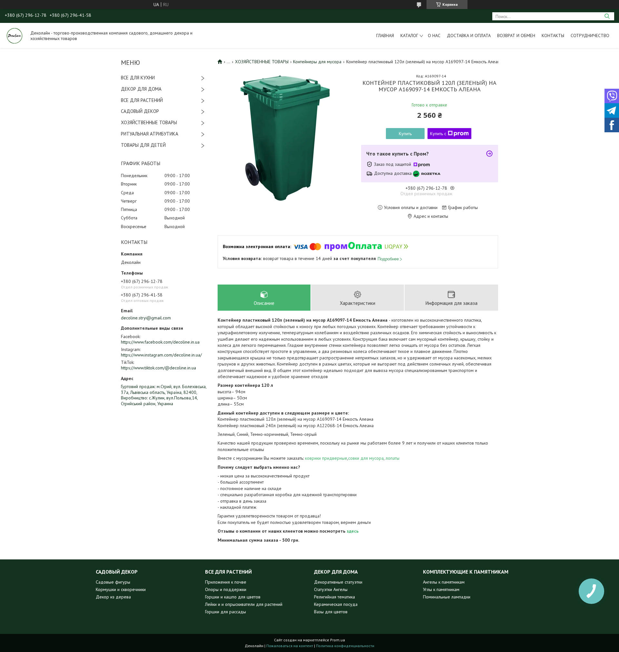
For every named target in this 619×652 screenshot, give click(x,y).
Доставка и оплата (469, 35)
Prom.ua (337, 639)
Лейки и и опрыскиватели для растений (243, 604)
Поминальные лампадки (446, 597)
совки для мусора (366, 458)
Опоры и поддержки (225, 589)
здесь (353, 531)
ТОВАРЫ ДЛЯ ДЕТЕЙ (143, 145)
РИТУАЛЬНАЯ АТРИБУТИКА (149, 134)
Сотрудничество (590, 35)
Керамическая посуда (336, 604)
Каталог (409, 35)
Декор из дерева (113, 597)
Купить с (438, 133)
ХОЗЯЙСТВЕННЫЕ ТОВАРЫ (149, 122)
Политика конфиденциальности (345, 645)
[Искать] (607, 16)
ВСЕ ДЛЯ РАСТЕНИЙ (142, 100)
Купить (405, 133)
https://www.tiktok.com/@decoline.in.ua (158, 368)
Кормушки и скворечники (121, 589)
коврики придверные (326, 458)
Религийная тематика (334, 597)
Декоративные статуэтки (338, 582)
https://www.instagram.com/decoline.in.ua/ (161, 355)
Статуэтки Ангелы (331, 589)
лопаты (392, 458)
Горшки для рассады (225, 612)
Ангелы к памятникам (444, 582)
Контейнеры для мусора (317, 61)
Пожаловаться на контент (289, 645)
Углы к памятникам (441, 589)
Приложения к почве (225, 582)
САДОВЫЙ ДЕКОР (140, 111)
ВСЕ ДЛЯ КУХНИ (138, 78)
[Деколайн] (14, 35)
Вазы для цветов (331, 612)
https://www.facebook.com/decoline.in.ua (160, 342)
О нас (434, 35)
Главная (385, 35)
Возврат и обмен (516, 35)
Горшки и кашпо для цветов (232, 597)
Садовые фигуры (113, 582)
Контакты (553, 35)
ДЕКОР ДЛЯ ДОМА (141, 89)
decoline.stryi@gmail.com (146, 318)
